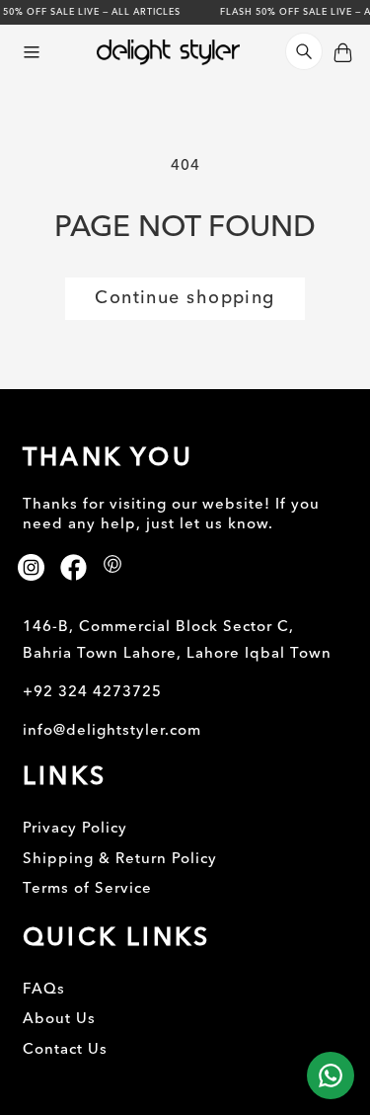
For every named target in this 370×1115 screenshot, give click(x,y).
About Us (59, 1019)
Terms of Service (87, 889)
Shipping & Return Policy (120, 859)
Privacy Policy (75, 829)
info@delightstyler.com (112, 731)
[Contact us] (330, 1075)
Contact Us (65, 1050)
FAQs (44, 990)
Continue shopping (184, 298)
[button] (31, 52)
